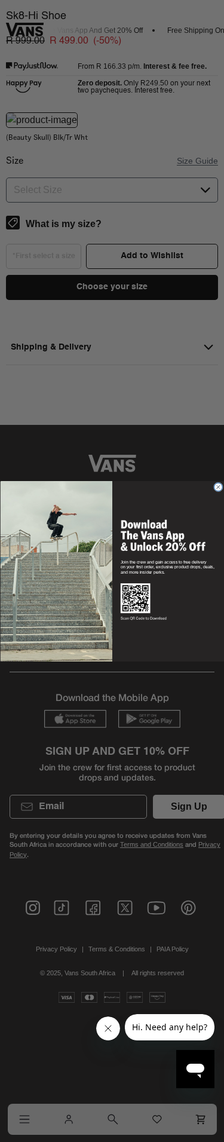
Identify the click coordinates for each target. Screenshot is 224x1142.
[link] (162, 534)
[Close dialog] (218, 487)
